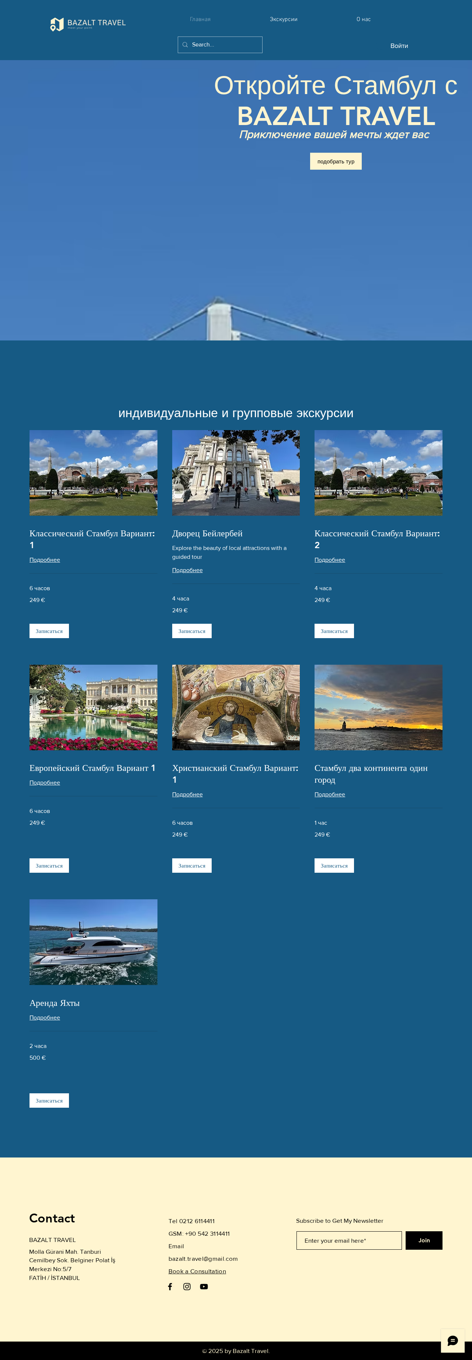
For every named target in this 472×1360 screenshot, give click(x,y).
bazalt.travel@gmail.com (203, 1258)
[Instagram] (187, 1286)
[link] (93, 539)
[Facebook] (170, 1286)
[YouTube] (204, 1286)
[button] (49, 631)
